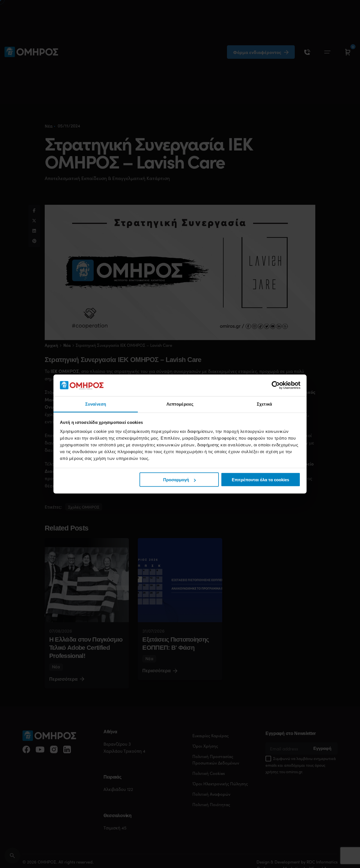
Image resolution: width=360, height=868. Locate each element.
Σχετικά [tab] (264, 403)
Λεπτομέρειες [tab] (180, 403)
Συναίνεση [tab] (95, 403)
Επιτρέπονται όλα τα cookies (260, 479)
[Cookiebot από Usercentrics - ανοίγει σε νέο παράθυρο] (275, 385)
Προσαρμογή (176, 479)
